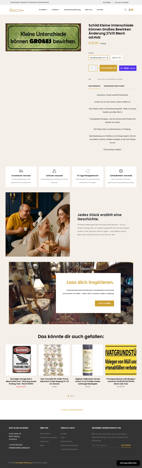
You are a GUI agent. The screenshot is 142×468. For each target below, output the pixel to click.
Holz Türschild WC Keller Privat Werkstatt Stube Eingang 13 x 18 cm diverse (54, 381)
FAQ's (63, 437)
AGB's (42, 445)
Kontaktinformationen (48, 437)
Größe (91, 53)
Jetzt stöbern (104, 303)
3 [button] (73, 396)
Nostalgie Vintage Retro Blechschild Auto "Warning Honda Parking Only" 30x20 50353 (21, 381)
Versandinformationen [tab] (114, 86)
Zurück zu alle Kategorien (72, 410)
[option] (21, 371)
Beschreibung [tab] (94, 86)
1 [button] (68, 396)
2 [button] (71, 396)
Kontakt (64, 434)
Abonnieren (126, 445)
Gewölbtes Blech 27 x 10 (99, 58)
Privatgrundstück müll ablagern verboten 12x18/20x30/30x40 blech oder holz (120, 381)
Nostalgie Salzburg (23, 463)
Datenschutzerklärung (69, 445)
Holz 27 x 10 (116, 58)
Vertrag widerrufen (128, 463)
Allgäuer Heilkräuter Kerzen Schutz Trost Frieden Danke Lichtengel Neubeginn (87, 381)
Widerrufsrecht (66, 441)
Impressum (44, 441)
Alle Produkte (45, 434)
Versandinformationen (69, 449)
